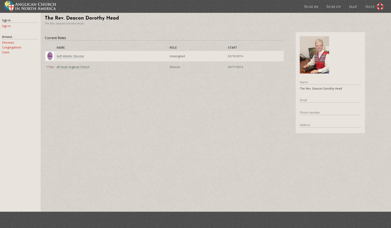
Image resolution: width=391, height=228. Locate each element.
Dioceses (8, 42)
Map (353, 6)
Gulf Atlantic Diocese (70, 56)
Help (370, 6)
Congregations (11, 47)
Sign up (333, 6)
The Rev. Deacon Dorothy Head (64, 23)
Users (6, 52)
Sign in (311, 6)
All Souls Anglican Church (73, 67)
